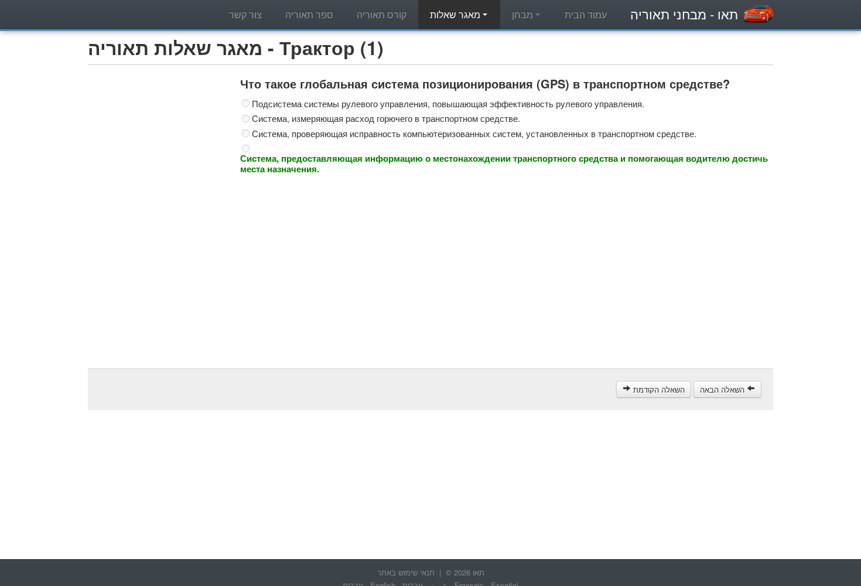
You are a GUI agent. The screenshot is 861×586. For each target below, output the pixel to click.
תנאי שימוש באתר (406, 572)
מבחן (523, 14)
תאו (684, 14)
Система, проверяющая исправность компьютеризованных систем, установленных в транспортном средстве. (474, 133)
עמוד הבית (586, 14)
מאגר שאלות (456, 14)
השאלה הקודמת (658, 389)
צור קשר (245, 14)
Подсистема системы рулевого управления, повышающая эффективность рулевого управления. (448, 103)
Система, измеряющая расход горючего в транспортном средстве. (386, 118)
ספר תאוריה (309, 14)
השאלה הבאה (723, 389)
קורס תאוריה (381, 14)
